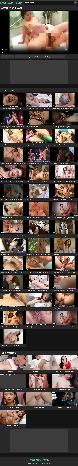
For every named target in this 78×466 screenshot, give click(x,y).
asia (53, 57)
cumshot (11, 57)
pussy (31, 57)
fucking (47, 57)
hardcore (19, 57)
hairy (25, 57)
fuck (36, 57)
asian (4, 57)
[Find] (75, 2)
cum (41, 57)
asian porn (60, 57)
